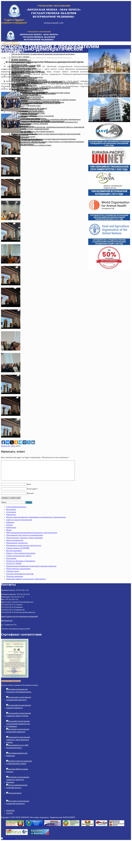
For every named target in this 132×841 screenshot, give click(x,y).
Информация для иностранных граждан (28, 142)
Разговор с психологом (21, 124)
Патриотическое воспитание (23, 137)
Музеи (8, 530)
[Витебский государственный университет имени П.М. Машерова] (19, 782)
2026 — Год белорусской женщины (26, 139)
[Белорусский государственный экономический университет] (19, 700)
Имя (29, 484)
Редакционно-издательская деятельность (23, 545)
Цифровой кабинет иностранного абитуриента (26, 579)
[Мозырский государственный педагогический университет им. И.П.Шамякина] (19, 726)
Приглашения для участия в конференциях (24, 535)
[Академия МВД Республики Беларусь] (19, 772)
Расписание (11, 558)
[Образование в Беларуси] (40, 836)
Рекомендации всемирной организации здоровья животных (31, 566)
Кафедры (10, 522)
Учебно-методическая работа (18, 556)
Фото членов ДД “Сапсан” (27, 113)
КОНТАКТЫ (14, 112)
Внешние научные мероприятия (30, 97)
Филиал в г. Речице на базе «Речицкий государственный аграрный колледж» (43, 139)
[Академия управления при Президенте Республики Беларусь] (19, 692)
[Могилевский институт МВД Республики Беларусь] (19, 748)
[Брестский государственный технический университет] (19, 804)
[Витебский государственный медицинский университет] (19, 732)
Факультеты (11, 515)
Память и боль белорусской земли (20, 553)
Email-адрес (32, 489)
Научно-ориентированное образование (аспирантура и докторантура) (36, 517)
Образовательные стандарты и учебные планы (31, 145)
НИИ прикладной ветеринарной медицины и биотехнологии (31, 533)
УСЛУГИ (9, 813)
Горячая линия (12, 571)
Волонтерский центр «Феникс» (24, 116)
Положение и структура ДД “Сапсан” (31, 108)
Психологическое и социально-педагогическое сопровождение (38, 121)
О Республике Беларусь (16, 507)
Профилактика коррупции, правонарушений (30, 129)
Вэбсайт (30, 493)
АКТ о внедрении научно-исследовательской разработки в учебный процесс (43, 100)
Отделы (9, 525)
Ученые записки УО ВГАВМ (17, 548)
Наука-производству (14, 540)
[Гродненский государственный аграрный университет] (19, 708)
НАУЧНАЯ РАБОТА (17, 63)
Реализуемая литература (17, 543)
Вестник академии (14, 551)
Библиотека (11, 527)
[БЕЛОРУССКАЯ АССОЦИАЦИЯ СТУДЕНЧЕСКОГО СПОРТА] (19, 764)
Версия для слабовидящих (11, 681)
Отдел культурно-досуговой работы (26, 95)
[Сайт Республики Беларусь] (18, 836)
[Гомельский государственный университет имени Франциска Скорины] (19, 742)
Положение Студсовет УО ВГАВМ (30, 93)
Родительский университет (22, 126)
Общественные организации (18, 569)
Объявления (21, 90)
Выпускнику (11, 509)
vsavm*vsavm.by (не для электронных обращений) (19, 616)
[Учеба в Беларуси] (13, 793)
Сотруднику (11, 512)
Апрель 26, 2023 (8, 446)
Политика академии (14, 576)
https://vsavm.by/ (7, 621)
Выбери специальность (21, 60)
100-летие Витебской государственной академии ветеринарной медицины (43, 54)
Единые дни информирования (24, 134)
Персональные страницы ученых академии (24, 538)
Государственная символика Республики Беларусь (32, 131)
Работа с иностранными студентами (26, 103)
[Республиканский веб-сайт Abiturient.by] (19, 756)
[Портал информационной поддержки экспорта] (19, 788)
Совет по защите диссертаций (19, 520)
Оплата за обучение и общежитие (20, 561)
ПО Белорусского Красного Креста (26, 119)
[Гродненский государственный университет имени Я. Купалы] (19, 716)
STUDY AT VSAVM (13, 563)
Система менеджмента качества (20, 574)
